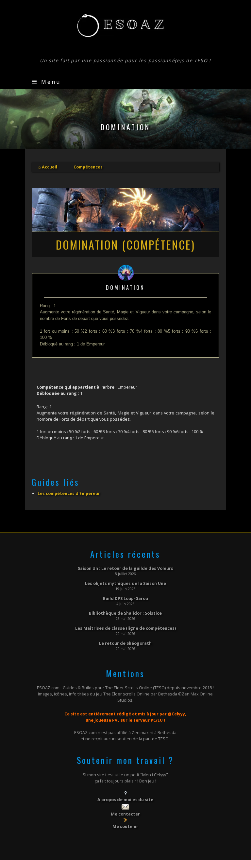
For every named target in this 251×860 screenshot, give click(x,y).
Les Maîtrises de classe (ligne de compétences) (125, 628)
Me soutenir (125, 826)
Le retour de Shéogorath (125, 643)
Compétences (88, 167)
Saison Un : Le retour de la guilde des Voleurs (125, 568)
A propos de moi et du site (125, 799)
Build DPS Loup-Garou (125, 598)
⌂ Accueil (47, 167)
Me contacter (125, 814)
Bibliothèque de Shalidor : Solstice (125, 613)
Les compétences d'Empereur (69, 493)
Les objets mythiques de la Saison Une (125, 583)
